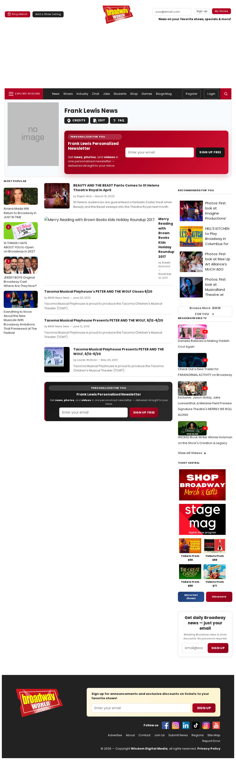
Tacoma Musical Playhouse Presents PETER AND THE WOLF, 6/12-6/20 (103, 320)
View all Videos (190, 453)
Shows (68, 94)
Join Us (159, 735)
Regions (198, 735)
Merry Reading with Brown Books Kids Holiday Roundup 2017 (166, 238)
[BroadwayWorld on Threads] (206, 725)
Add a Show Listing (48, 14)
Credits (78, 120)
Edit (101, 120)
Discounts (219, 596)
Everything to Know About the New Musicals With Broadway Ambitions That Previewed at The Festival (20, 314)
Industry (82, 94)
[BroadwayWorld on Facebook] (165, 725)
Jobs (106, 94)
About (130, 735)
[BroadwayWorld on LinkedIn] (186, 725)
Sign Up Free (210, 152)
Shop (134, 94)
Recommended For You (196, 190)
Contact (144, 735)
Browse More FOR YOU (205, 311)
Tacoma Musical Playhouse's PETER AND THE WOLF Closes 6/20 (98, 291)
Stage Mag (164, 94)
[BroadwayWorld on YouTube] (216, 725)
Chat (95, 94)
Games (147, 94)
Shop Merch (19, 14)
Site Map (213, 735)
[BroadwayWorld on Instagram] (175, 725)
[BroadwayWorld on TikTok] (196, 725)
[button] (225, 93)
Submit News (178, 735)
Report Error (211, 741)
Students (120, 94)
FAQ (121, 120)
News (55, 94)
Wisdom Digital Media (149, 748)
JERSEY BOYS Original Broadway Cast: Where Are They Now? (20, 273)
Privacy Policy (208, 748)
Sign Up (204, 708)
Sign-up (202, 11)
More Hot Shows (191, 596)
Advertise (115, 735)
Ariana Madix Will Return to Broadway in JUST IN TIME (20, 204)
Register (191, 94)
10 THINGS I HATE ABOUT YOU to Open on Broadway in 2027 (19, 239)
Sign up (218, 648)
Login (211, 94)
